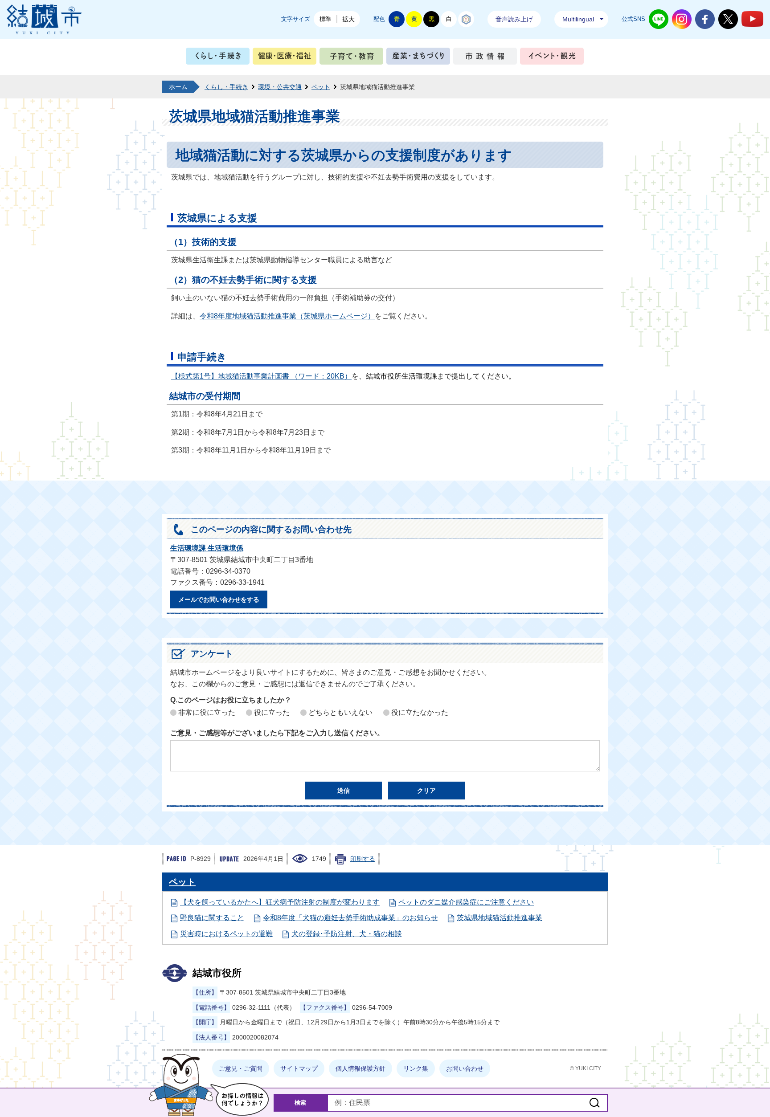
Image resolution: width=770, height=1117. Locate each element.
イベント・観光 (552, 58)
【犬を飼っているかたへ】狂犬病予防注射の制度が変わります (280, 902)
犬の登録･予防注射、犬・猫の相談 (346, 934)
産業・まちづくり (418, 58)
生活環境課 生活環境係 (206, 548)
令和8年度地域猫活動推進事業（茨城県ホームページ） (287, 316)
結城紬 (466, 19)
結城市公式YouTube (752, 19)
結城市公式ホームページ (44, 19)
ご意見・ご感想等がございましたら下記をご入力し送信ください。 (277, 733)
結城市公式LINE (658, 19)
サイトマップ (299, 1068)
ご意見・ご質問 (240, 1068)
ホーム (178, 86)
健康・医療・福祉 (284, 58)
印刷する (362, 858)
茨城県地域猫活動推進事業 (499, 917)
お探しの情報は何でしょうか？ (239, 1099)
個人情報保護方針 (360, 1068)
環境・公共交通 (280, 86)
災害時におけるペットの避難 (226, 934)
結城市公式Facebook (705, 19)
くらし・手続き (218, 58)
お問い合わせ (464, 1068)
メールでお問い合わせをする (218, 599)
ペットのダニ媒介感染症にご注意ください (466, 902)
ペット (320, 86)
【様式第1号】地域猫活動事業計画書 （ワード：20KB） (261, 376)
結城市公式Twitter (728, 19)
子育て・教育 (351, 58)
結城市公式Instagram (682, 19)
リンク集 (415, 1068)
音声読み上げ (514, 19)
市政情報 (485, 58)
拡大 (348, 19)
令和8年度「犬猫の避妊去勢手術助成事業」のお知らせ (350, 917)
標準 (325, 19)
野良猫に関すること (212, 917)
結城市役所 (217, 972)
